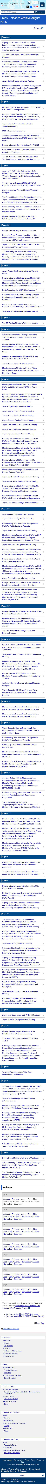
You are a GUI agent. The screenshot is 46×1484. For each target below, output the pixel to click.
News (5, 1364)
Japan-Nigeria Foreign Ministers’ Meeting (18, 514)
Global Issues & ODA (11, 1396)
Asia (5, 1415)
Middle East (8, 1428)
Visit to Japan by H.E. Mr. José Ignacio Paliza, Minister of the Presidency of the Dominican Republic (20, 692)
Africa (6, 1431)
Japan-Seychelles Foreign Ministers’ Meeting (19, 531)
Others (6, 1404)
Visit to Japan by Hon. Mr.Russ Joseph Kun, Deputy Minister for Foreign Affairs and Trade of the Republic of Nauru (20, 730)
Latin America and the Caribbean (15, 1423)
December (18, 1219)
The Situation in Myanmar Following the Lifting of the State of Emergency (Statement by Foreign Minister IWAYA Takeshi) (21, 1174)
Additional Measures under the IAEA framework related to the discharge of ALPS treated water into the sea (21, 138)
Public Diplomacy (10, 1401)
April (29, 1214)
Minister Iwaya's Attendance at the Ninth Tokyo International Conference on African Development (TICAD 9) (21, 754)
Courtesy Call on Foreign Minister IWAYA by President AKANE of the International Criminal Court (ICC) (20, 984)
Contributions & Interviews (12, 1375)
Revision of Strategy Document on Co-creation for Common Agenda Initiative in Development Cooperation (21, 795)
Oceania (7, 1418)
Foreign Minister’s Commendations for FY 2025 (20, 145)
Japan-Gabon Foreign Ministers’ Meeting (18, 415)
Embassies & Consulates (12, 1351)
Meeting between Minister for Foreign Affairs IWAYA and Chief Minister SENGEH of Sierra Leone (19, 387)
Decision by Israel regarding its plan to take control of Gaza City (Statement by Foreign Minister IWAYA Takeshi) (22, 895)
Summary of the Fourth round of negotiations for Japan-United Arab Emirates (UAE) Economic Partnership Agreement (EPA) (21, 950)
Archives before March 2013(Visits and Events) (25, 1316)
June (5, 1216)
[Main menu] (42, 4)
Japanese (35, 3)
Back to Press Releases (11, 1329)
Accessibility (18, 1460)
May (35, 1214)
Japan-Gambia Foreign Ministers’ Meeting (18, 578)
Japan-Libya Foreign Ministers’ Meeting (17, 406)
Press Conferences (10, 1370)
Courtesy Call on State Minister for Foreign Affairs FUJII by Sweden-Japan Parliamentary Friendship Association (21, 647)
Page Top (40, 1323)
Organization (8, 1346)
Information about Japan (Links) (14, 1450)
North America (8, 1421)
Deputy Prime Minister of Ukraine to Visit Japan (20, 1158)
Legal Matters (7, 1460)
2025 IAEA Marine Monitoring (13, 131)
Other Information (10, 1378)
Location (7, 1348)
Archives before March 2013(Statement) (22, 1314)
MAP (22, 1475)
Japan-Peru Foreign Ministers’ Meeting (17, 943)
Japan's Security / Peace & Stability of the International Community (22, 1392)
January (6, 1199)
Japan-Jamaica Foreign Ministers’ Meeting (18, 1020)
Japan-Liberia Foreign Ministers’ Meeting (18, 411)
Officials (6, 1343)
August (17, 1216)
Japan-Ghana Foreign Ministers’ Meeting (18, 363)
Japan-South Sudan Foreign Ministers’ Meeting (20, 477)
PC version (29, 3)
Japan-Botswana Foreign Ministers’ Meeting (19, 545)
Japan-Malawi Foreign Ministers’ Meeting (18, 519)
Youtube (37, 6)
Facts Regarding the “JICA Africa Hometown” (19, 290)
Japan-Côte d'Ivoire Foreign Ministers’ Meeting (20, 503)
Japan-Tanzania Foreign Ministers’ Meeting (19, 429)
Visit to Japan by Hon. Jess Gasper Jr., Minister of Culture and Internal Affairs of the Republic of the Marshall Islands (21, 209)
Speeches (7, 1373)
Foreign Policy (8, 1386)
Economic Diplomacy (11, 1399)
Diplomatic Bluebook (11, 1389)
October (36, 1216)
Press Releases (9, 1367)
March (23, 1214)
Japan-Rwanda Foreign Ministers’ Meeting (18, 420)
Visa (5, 1442)
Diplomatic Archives (10, 1354)
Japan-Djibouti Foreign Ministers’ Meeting (18, 434)
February (15, 1199)
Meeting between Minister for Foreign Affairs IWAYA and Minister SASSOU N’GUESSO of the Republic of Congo (20, 370)
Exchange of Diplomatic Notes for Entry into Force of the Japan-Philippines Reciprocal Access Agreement (21, 864)
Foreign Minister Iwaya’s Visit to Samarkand (19, 231)
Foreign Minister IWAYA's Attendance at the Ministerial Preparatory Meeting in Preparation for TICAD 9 (21, 676)
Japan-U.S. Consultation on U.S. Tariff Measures (21, 1015)
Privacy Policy (30, 1460)
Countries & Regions (11, 1412)
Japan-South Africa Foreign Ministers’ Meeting (20, 481)
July (11, 1216)
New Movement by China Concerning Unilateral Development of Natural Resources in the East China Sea (20, 297)
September (26, 1216)
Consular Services (10, 1439)
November (7, 1219)
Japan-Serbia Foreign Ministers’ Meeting (18, 81)
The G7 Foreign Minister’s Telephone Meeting (20, 323)
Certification (8, 1448)
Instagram (34, 6)
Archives (37, 28)
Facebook (31, 6)
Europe (6, 1426)
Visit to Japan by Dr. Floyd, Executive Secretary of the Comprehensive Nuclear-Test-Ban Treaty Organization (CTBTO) (21, 1165)
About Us (6, 1337)
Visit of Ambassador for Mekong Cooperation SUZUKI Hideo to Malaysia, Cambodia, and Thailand (19, 337)
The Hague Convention (12, 1453)
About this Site (9, 1356)
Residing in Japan (10, 1445)
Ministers (7, 1340)
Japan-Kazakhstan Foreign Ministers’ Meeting (20, 311)
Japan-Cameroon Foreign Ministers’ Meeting (19, 425)
